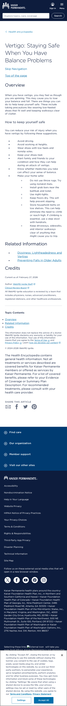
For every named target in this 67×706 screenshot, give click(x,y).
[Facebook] (16, 580)
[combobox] (25, 16)
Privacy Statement (42, 694)
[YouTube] (25, 580)
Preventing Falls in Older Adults (39, 260)
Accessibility (11, 486)
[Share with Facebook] (17, 407)
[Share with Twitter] (25, 407)
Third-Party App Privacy (17, 540)
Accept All (43, 700)
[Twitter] (7, 580)
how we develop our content (43, 342)
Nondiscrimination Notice (18, 492)
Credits (9, 326)
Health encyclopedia (19, 31)
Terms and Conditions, (21, 694)
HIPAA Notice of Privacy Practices (22, 513)
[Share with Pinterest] (34, 407)
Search (58, 16)
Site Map (8, 560)
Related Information (17, 323)
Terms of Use (40, 340)
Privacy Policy (12, 342)
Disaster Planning (13, 547)
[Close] (62, 655)
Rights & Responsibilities (17, 533)
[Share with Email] (8, 407)
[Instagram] (43, 580)
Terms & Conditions (14, 526)
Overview (11, 319)
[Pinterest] (34, 580)
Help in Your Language (16, 499)
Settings (21, 700)
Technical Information (16, 554)
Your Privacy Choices (15, 520)
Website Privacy (13, 506)
